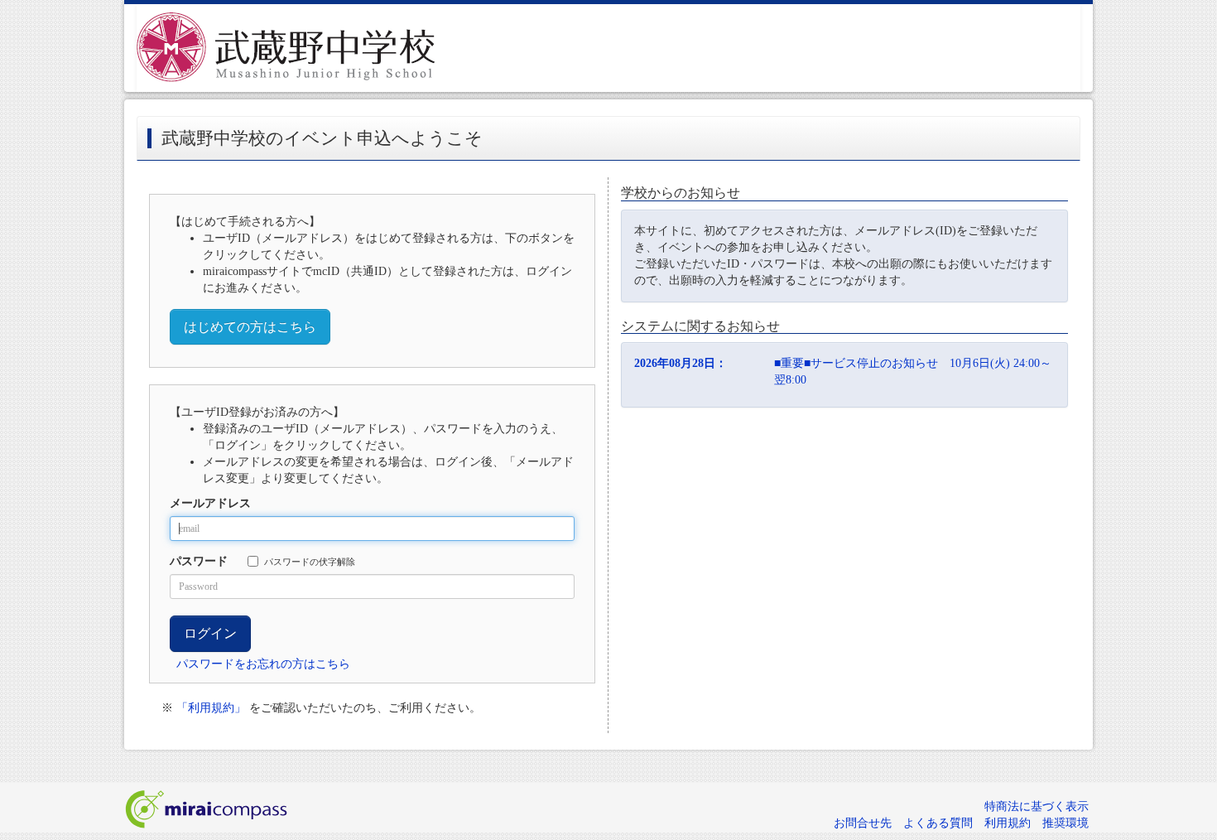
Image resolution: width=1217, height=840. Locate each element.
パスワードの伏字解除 (309, 562)
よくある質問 (938, 823)
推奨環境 (1065, 823)
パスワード (199, 561)
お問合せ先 (863, 823)
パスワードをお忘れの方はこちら (263, 664)
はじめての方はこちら (250, 327)
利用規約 (1007, 823)
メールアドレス (210, 503)
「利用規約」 (211, 708)
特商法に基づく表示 (1036, 806)
